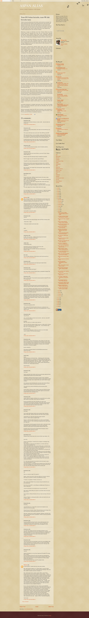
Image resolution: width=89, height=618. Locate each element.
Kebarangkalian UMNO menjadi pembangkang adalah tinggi (63, 283)
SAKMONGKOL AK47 (61, 67)
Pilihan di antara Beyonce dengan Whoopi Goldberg (63, 222)
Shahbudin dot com (61, 124)
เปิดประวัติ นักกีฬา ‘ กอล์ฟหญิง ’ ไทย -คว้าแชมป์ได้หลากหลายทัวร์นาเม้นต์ (62, 96)
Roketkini (57, 176)
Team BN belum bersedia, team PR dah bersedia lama (63, 224)
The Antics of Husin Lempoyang (61, 109)
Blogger (50, 615)
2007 (58, 304)
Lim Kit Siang (59, 82)
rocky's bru (59, 76)
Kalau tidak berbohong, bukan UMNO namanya (63, 238)
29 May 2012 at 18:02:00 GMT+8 (29, 536)
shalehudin (59, 128)
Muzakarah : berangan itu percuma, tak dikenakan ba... (63, 244)
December (60, 199)
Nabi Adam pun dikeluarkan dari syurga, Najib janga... (63, 241)
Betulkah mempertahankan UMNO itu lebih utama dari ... (63, 286)
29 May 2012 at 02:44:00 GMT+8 (29, 251)
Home (36, 606)
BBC (57, 154)
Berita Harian (58, 156)
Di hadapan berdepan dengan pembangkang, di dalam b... (63, 217)
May (59, 211)
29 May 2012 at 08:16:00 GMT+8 (29, 280)
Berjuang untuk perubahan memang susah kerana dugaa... (62, 230)
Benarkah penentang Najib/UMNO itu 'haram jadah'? (62, 262)
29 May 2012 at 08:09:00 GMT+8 (29, 272)
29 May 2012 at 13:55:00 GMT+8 (29, 517)
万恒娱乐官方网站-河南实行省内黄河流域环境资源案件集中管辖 (62, 105)
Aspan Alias (27, 114)
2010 (58, 299)
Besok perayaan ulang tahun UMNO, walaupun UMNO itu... (63, 268)
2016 (58, 191)
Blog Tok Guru (60, 104)
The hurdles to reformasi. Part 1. (62, 68)
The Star (57, 179)
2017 (58, 189)
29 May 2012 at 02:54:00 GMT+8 (29, 257)
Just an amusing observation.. (62, 115)
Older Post (51, 606)
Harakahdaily (58, 164)
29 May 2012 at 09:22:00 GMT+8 (29, 367)
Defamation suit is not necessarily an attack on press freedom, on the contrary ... (63, 78)
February (60, 294)
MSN (57, 165)
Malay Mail (58, 167)
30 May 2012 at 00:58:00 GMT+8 (29, 561)
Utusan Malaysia (59, 181)
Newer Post (22, 606)
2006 (58, 306)
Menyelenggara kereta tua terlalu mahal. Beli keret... (63, 280)
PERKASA (58, 174)
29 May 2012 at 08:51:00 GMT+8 (29, 310)
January (59, 295)
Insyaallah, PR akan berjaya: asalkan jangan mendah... (63, 288)
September (60, 204)
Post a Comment (25, 601)
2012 (58, 198)
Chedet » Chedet (60, 100)
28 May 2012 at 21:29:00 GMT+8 (29, 170)
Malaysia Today (59, 170)
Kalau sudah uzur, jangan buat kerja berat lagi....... (63, 246)
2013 (58, 196)
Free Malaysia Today (59, 161)
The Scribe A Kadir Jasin (62, 89)
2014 (58, 194)
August (59, 206)
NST (57, 173)
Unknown (25, 197)
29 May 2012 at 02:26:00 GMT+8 (29, 239)
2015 (58, 193)
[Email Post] (34, 114)
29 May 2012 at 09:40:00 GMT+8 (29, 393)
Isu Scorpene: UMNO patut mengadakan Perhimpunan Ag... (63, 277)
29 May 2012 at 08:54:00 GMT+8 (29, 335)
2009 (58, 301)
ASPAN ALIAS (31, 5)
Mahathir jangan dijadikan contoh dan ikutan (62, 227)
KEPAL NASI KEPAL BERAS (62, 133)
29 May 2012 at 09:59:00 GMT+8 (29, 431)
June (59, 209)
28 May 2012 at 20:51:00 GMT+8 (29, 141)
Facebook (57, 159)
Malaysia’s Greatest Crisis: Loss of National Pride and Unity (63, 121)
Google (57, 162)
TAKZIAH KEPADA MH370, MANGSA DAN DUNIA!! (61, 135)
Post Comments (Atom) (29, 609)
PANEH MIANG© (60, 114)
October (59, 202)
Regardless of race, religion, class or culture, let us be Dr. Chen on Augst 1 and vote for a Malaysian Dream (62, 85)
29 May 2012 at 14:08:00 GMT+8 (29, 525)
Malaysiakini (58, 171)
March (59, 292)
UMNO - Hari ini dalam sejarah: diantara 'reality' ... (63, 265)
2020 (58, 188)
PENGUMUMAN (60, 125)
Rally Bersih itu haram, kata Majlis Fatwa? (63, 274)
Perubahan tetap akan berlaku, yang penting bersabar (63, 233)
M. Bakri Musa (60, 94)
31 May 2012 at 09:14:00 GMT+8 (29, 599)
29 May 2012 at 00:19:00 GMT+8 (29, 212)
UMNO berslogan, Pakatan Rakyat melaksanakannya (63, 249)
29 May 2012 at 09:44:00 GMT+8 (29, 406)
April (59, 290)
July (59, 207)
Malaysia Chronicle (59, 168)
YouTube (57, 182)
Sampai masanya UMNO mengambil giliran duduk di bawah (63, 213)
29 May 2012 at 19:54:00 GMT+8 (29, 546)
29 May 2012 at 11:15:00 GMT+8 (29, 467)
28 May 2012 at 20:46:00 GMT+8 (29, 124)
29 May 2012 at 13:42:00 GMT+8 (29, 499)
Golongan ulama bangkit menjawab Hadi (61, 73)
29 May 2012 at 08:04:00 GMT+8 (29, 264)
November (60, 201)
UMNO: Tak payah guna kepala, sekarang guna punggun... (63, 254)
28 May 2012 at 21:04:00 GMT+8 (29, 148)
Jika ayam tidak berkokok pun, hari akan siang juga (63, 251)
